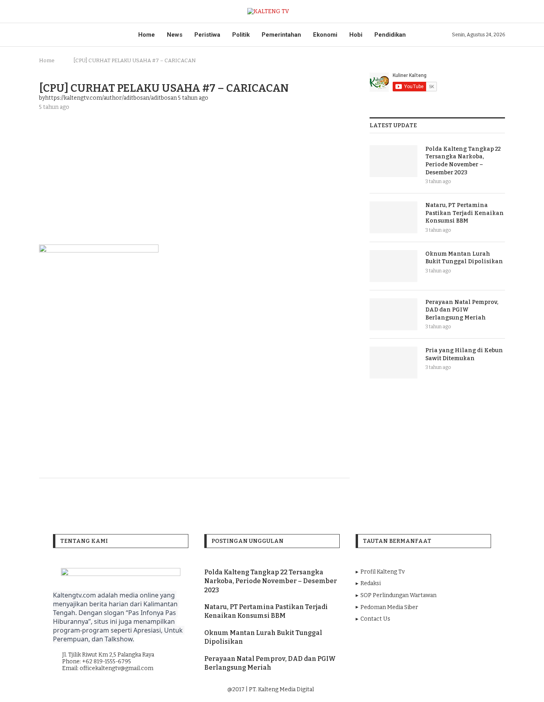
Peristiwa (207, 34)
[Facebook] (401, 689)
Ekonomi (325, 34)
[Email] (434, 689)
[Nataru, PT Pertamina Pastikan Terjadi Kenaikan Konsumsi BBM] (393, 217)
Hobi (355, 34)
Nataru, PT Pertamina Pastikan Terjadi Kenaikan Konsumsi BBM (464, 213)
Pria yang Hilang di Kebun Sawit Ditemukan (464, 354)
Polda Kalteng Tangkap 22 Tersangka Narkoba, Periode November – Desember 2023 (463, 161)
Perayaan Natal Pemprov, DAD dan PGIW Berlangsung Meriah (461, 310)
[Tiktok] (445, 689)
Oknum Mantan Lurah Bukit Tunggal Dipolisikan (464, 257)
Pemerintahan (281, 34)
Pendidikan (390, 34)
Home (146, 34)
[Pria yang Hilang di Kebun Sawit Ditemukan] (393, 363)
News (174, 34)
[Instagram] (412, 689)
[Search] (501, 11)
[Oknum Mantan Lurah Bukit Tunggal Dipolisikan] (393, 266)
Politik (241, 34)
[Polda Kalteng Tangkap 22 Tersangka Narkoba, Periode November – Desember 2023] (393, 161)
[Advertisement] (194, 177)
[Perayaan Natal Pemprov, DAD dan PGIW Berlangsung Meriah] (393, 314)
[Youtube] (423, 689)
